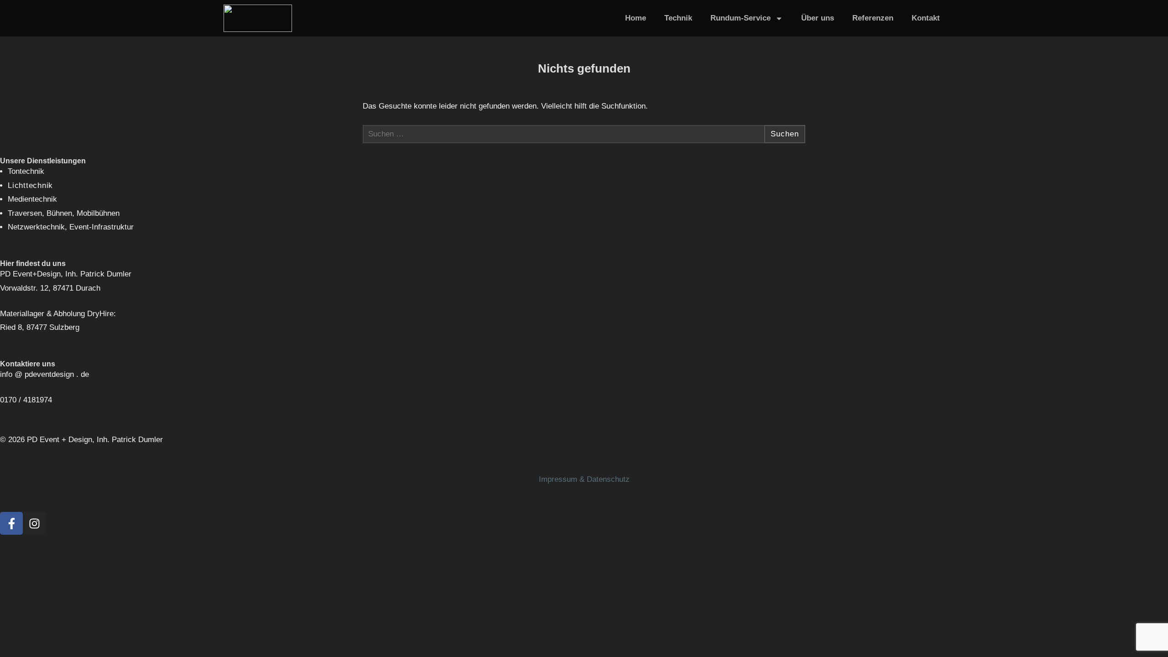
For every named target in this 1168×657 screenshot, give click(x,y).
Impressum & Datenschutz (584, 479)
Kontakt (926, 18)
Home (635, 18)
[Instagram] (34, 523)
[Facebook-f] (11, 523)
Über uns (817, 18)
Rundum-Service (740, 18)
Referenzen (872, 18)
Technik (678, 18)
